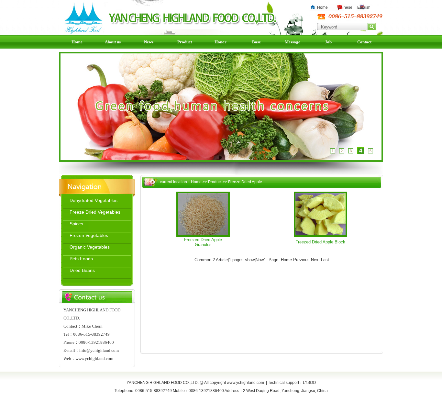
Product (184, 41)
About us (113, 41)
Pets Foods (81, 258)
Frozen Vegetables (89, 235)
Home (322, 7)
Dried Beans (82, 270)
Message (292, 41)
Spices (76, 223)
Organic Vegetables (90, 247)
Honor (221, 41)
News (148, 41)
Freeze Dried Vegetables (95, 212)
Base (256, 41)
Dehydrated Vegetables (93, 200)
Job (328, 41)
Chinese (344, 7)
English (363, 7)
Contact (364, 41)
